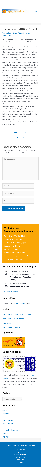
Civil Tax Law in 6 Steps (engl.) (15, 243)
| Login (20, 462)
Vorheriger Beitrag (20, 132)
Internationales (7, 423)
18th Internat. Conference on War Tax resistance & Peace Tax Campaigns (22, 277)
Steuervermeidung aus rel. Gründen (16, 256)
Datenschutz (20, 449)
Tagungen (6, 437)
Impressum (21, 452)
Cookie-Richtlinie (20, 454)
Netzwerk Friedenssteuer (11, 430)
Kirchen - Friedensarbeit (11, 327)
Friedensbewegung (9, 417)
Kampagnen (6, 323)
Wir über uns (20, 457)
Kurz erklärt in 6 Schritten (13, 239)
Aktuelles (5, 410)
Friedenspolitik (7, 420)
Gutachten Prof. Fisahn (12, 246)
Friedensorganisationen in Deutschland (16, 314)
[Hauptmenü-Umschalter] (36, 11)
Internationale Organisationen (13, 319)
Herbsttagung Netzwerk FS (20, 286)
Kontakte (20, 459)
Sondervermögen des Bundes (14, 252)
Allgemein (5, 413)
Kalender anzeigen (10, 291)
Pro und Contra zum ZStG (13, 259)
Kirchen (5, 427)
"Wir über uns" (20, 303)
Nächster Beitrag (20, 138)
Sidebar (5, 433)
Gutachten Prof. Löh (11, 249)
